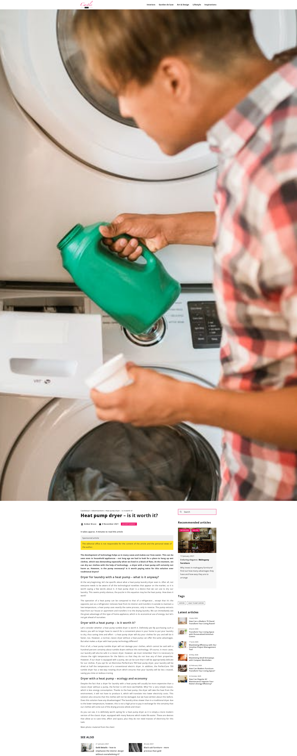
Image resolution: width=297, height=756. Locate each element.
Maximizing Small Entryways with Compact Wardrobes (201, 659)
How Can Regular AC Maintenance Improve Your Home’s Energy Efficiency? (201, 681)
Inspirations (210, 4)
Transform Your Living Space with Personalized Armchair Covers (201, 634)
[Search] (181, 512)
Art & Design (183, 4)
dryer (182, 603)
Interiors (151, 4)
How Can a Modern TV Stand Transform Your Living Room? (202, 622)
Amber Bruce (90, 524)
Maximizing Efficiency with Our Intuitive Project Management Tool (202, 647)
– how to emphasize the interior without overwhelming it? (110, 751)
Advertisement (129, 524)
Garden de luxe (166, 4)
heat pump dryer (196, 603)
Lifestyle (197, 4)
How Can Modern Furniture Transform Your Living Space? (202, 669)
